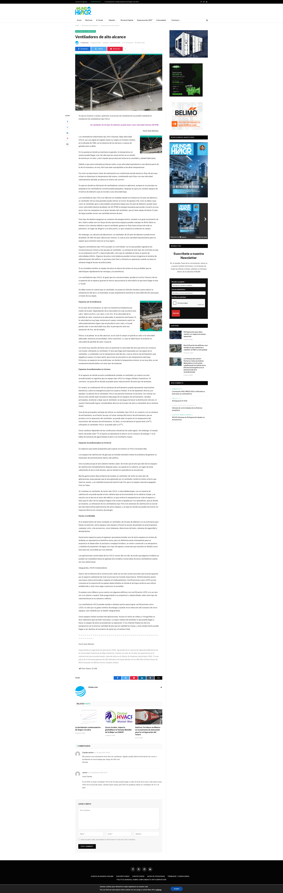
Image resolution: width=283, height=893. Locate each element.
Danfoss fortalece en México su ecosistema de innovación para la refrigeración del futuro (147, 731)
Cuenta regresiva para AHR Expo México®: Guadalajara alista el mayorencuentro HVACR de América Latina (129, 2)
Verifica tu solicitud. (179, 297)
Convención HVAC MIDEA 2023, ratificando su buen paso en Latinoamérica (188, 393)
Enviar (176, 313)
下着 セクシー (176, 398)
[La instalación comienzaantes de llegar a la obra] (88, 716)
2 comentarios (129, 42)
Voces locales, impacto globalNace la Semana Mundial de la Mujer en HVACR (118, 729)
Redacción (85, 42)
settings (158, 890)
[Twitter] (67, 127)
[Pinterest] (67, 138)
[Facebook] (67, 121)
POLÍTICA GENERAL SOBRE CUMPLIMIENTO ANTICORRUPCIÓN (141, 880)
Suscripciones (122, 876)
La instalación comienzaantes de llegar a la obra (88, 728)
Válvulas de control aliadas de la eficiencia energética (187, 409)
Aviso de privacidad (156, 876)
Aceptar (176, 889)
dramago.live (176, 389)
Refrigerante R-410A (179, 401)
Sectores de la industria (85, 31)
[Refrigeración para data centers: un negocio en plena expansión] (175, 335)
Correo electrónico (179, 289)
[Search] (207, 20)
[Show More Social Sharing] (125, 49)
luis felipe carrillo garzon (181, 414)
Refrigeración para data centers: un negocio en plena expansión (195, 334)
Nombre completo (179, 282)
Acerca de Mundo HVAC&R (102, 876)
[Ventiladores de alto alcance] (118, 82)
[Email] (67, 144)
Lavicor (84, 772)
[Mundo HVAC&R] (83, 11)
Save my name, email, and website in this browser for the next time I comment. (108, 839)
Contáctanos (138, 876)
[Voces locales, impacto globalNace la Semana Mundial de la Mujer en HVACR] (118, 716)
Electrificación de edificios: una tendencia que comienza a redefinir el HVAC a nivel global (196, 347)
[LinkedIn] (67, 133)
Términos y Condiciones (178, 876)
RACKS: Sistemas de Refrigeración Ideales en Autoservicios (188, 418)
